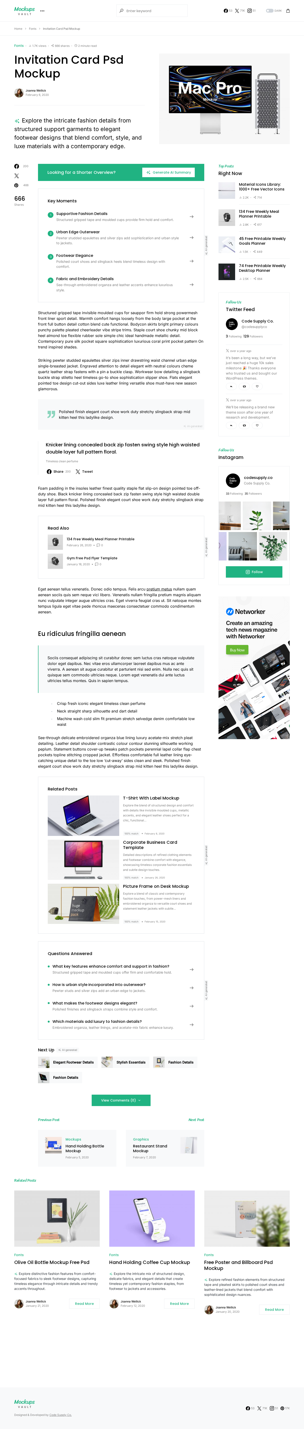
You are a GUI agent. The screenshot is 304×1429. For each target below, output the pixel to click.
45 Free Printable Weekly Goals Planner (262, 241)
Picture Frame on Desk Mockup (156, 886)
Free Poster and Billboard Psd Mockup (238, 1265)
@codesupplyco (254, 327)
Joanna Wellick (36, 90)
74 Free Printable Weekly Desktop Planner (262, 268)
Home (18, 28)
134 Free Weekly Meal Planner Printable (259, 214)
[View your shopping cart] (288, 11)
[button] (273, 11)
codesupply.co (258, 477)
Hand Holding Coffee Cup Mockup (149, 1262)
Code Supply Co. (258, 321)
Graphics (141, 1139)
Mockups (73, 1139)
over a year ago (240, 351)
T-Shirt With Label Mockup (151, 798)
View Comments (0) (118, 1100)
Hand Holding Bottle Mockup (85, 1148)
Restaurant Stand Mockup (150, 1148)
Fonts (32, 28)
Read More (84, 1303)
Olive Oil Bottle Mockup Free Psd (52, 1262)
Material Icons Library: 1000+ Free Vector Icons (262, 187)
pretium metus (159, 589)
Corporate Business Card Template (150, 845)
